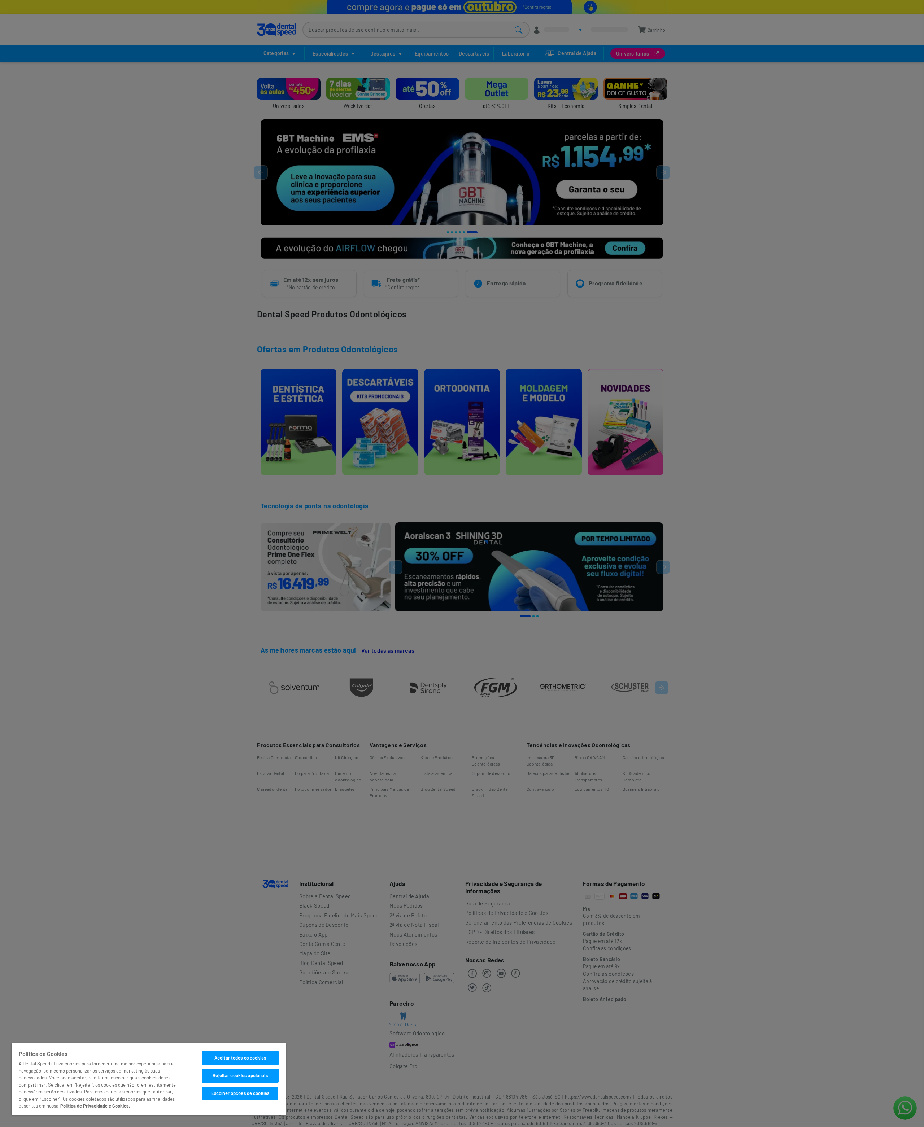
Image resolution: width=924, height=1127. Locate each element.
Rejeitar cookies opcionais (240, 1075)
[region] (149, 1079)
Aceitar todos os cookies (240, 1058)
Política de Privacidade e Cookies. (95, 1106)
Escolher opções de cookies (240, 1093)
